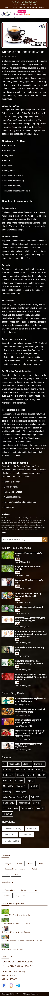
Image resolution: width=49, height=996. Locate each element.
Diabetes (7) (8, 775)
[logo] (6, 13)
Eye (6, 874)
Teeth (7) (40, 808)
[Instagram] (11, 985)
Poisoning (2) (24, 803)
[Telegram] (18, 985)
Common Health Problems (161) (28, 769)
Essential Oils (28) (13, 828)
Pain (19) (35, 797)
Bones (30, 864)
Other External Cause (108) (15, 797)
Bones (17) (39, 764)
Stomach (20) (27, 808)
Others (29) (26, 835)
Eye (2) (20, 775)
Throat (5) (7, 814)
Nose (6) (7, 792)
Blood (19, 864)
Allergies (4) (14, 764)
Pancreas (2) (9, 803)
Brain (41, 864)
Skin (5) (36, 803)
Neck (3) (34, 786)
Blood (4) (27, 764)
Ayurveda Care (20, 21)
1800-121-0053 (9, 971)
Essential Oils (10, 890)
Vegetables (20, 895)
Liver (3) (19, 781)
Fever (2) (31, 775)
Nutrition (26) (20, 792)
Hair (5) (41, 775)
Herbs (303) (10, 835)
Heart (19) (7, 781)
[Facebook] (4, 985)
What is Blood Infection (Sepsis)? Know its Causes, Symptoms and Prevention (31, 677)
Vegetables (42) (12, 841)
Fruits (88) (31, 828)
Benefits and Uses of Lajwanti (29, 607)
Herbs (34, 890)
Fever (16, 874)
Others (7, 895)
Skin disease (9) (10, 808)
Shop (16, 17)
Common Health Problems (15, 869)
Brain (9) (7, 769)
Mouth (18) (8, 786)
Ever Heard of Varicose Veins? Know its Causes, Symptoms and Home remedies (31, 634)
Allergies (8, 864)
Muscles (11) (21, 786)
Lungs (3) (30, 781)
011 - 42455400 (9, 979)
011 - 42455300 (9, 975)
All (4, 764)
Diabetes (35, 869)
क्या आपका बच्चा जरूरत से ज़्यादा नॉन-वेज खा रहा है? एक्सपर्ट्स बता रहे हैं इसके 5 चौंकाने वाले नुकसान (30, 733)
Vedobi (19, 994)
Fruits (23, 890)
